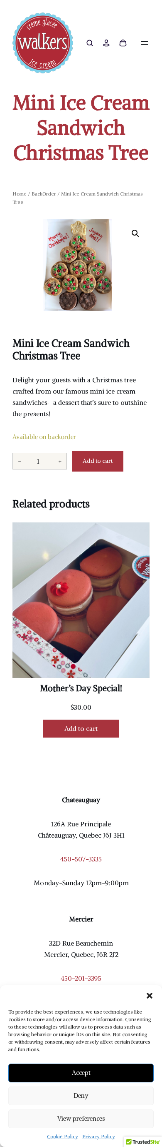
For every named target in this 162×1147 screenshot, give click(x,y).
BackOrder (44, 194)
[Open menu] (145, 43)
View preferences (81, 1118)
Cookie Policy (62, 1136)
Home (19, 194)
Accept (81, 1073)
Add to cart (98, 460)
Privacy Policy (98, 1136)
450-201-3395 (81, 978)
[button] (149, 995)
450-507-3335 (81, 859)
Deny (81, 1095)
